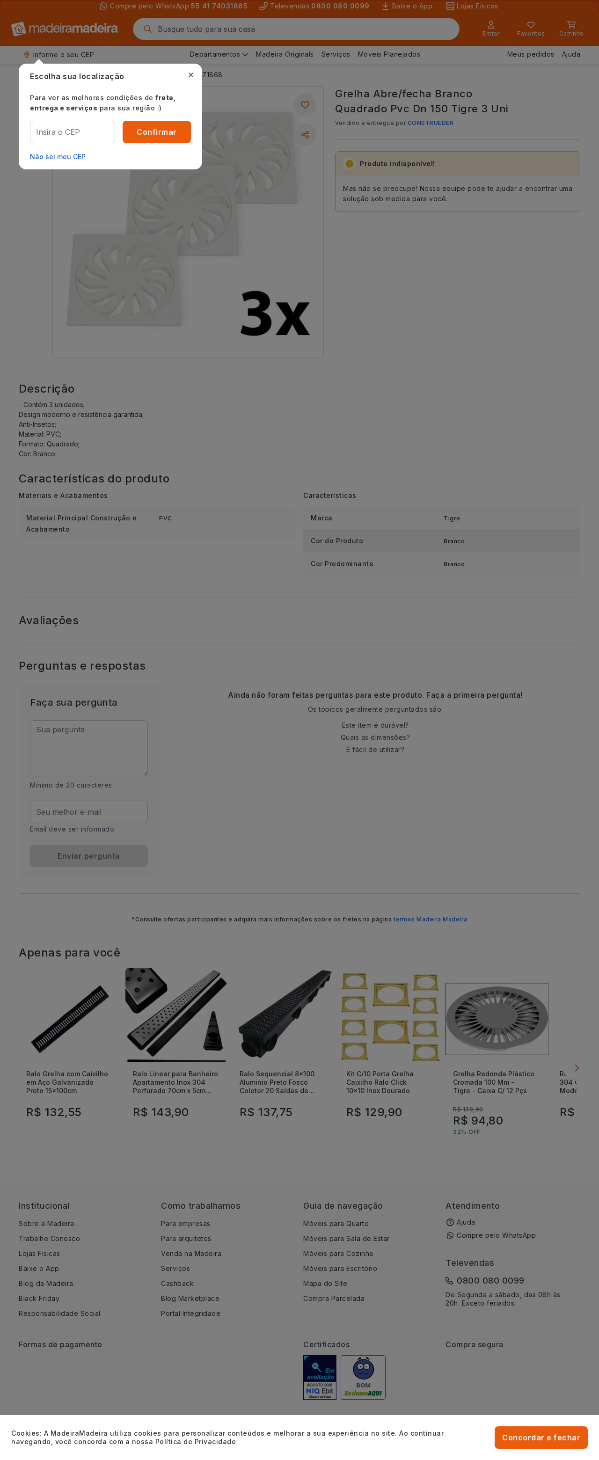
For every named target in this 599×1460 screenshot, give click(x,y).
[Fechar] (191, 74)
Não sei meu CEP (58, 157)
